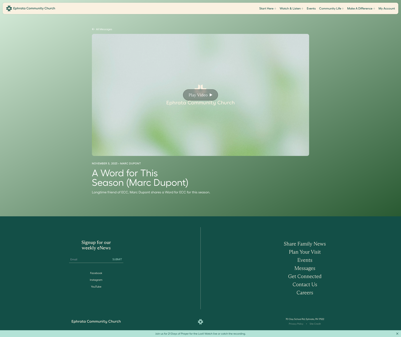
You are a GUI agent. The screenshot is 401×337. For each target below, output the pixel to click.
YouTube (96, 286)
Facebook (96, 273)
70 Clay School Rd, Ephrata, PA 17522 (305, 319)
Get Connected (305, 276)
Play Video (198, 94)
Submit (117, 259)
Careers (305, 292)
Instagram (96, 279)
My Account (387, 8)
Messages (304, 268)
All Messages (104, 29)
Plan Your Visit (305, 252)
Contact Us (305, 284)
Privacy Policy (296, 323)
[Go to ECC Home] (30, 8)
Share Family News (305, 244)
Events (311, 8)
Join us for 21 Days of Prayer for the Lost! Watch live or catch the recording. (200, 333)
